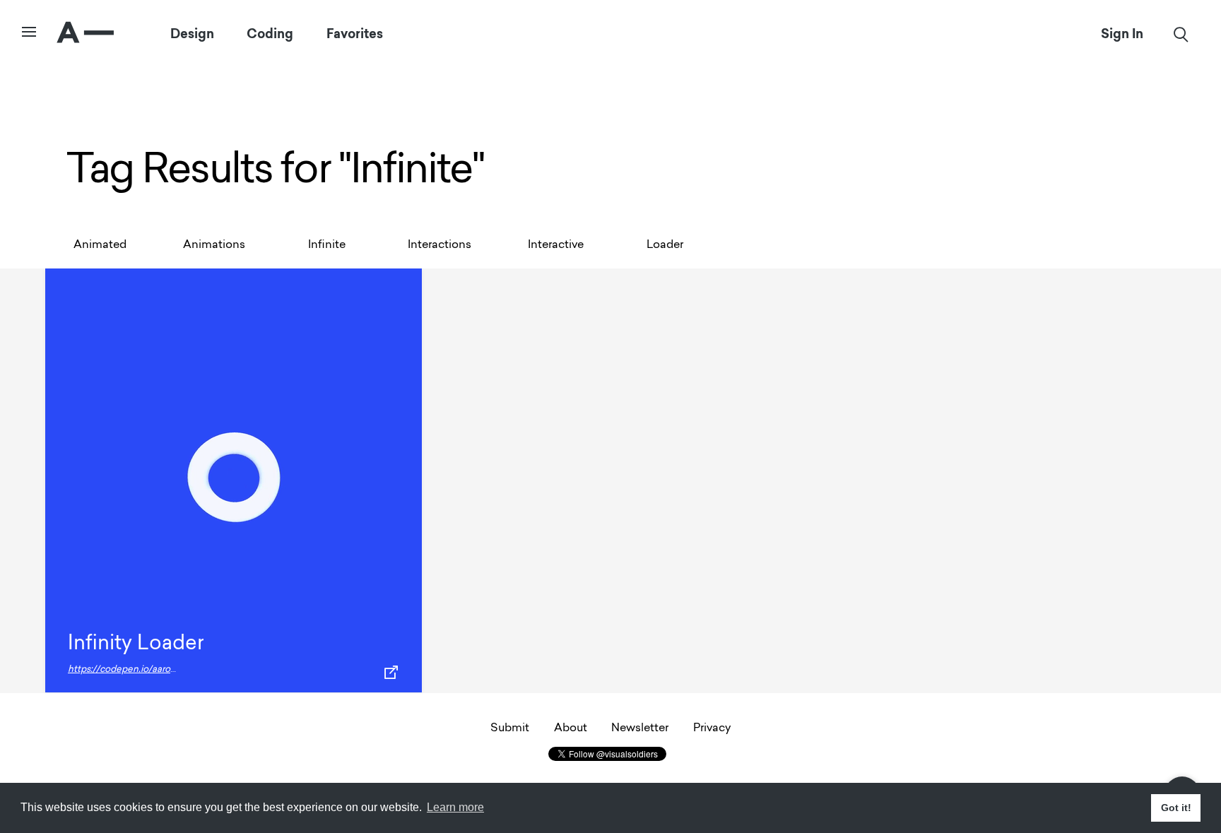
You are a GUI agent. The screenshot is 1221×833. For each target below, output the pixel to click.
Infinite (327, 245)
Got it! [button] (1176, 807)
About (570, 728)
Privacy (712, 728)
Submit (509, 728)
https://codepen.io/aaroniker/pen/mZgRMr (161, 669)
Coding (270, 34)
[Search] (1181, 34)
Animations (214, 245)
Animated (99, 245)
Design (192, 34)
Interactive (556, 245)
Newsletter (639, 728)
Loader (665, 245)
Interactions (439, 245)
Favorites (354, 34)
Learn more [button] (455, 807)
